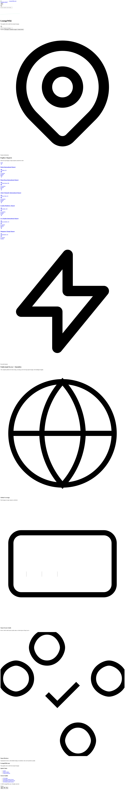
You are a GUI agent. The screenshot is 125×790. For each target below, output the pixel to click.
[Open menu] (2, 4)
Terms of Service (6, 773)
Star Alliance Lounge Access (9, 780)
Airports (2, 2)
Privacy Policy (6, 772)
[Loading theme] (2, 788)
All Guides (5, 778)
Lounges (5, 2)
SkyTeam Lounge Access (8, 781)
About (4, 770)
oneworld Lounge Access (8, 779)
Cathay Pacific (20, 29)
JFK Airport (6, 29)
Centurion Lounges (13, 29)
